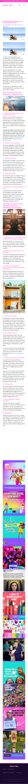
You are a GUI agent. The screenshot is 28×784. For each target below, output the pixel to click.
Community (11, 769)
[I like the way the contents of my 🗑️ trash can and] (14, 696)
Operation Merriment (9, 772)
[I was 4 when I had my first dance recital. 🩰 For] (14, 649)
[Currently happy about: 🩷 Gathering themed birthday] (14, 742)
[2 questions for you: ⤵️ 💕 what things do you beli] (14, 557)
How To (20, 24)
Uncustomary (7, 24)
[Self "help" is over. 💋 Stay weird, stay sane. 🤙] (14, 673)
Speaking (19, 772)
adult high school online (15, 487)
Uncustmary (14, 766)
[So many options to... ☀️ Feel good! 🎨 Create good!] (14, 626)
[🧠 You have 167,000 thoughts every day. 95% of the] (14, 603)
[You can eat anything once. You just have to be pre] (14, 719)
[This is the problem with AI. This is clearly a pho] (14, 580)
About (4, 769)
